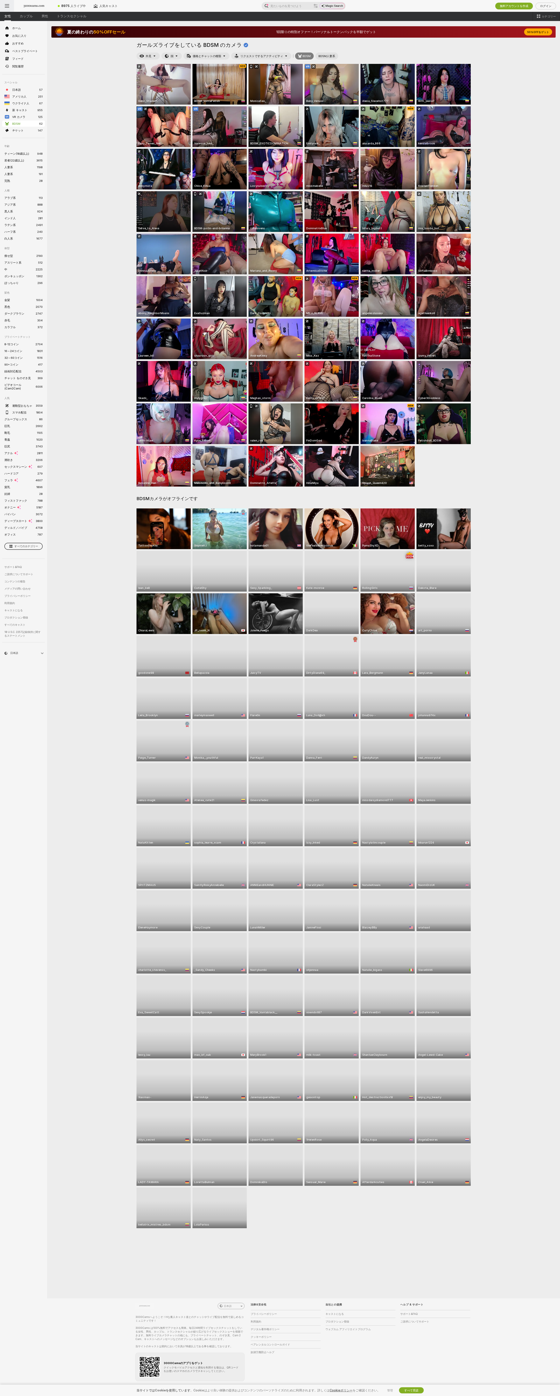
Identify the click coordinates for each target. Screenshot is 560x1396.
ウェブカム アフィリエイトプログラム (348, 1329)
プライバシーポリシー (17, 595)
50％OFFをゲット (538, 32)
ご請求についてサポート (18, 574)
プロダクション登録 (16, 617)
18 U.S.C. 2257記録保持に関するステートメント (22, 633)
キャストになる (13, 610)
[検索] (316, 6)
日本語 (228, 1306)
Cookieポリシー (341, 1390)
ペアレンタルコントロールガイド (270, 1344)
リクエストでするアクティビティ (261, 56)
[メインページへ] (34, 6)
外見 (148, 56)
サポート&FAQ (13, 567)
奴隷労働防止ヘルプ (262, 1352)
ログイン (545, 6)
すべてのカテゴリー (26, 546)
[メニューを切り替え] (7, 6)
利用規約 (9, 603)
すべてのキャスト (14, 624)
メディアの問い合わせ (17, 588)
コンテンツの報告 (14, 581)
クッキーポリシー (261, 1336)
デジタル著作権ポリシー (265, 1329)
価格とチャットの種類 (207, 56)
